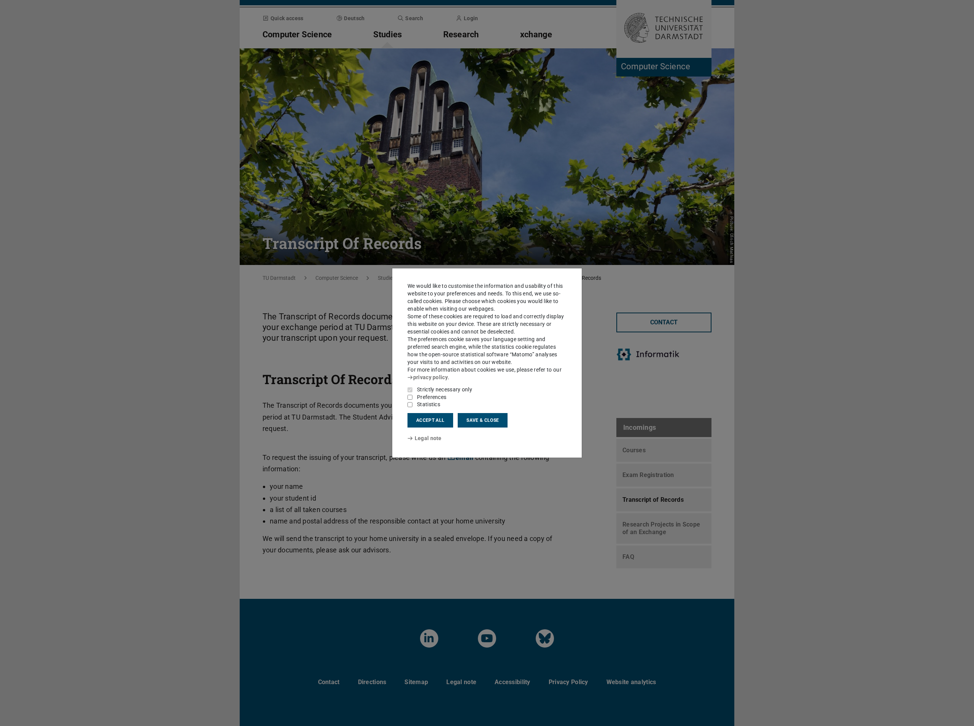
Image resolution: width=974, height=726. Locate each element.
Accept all (430, 420)
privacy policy (430, 377)
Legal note (428, 438)
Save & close (482, 420)
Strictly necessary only (444, 389)
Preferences (431, 397)
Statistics (428, 404)
